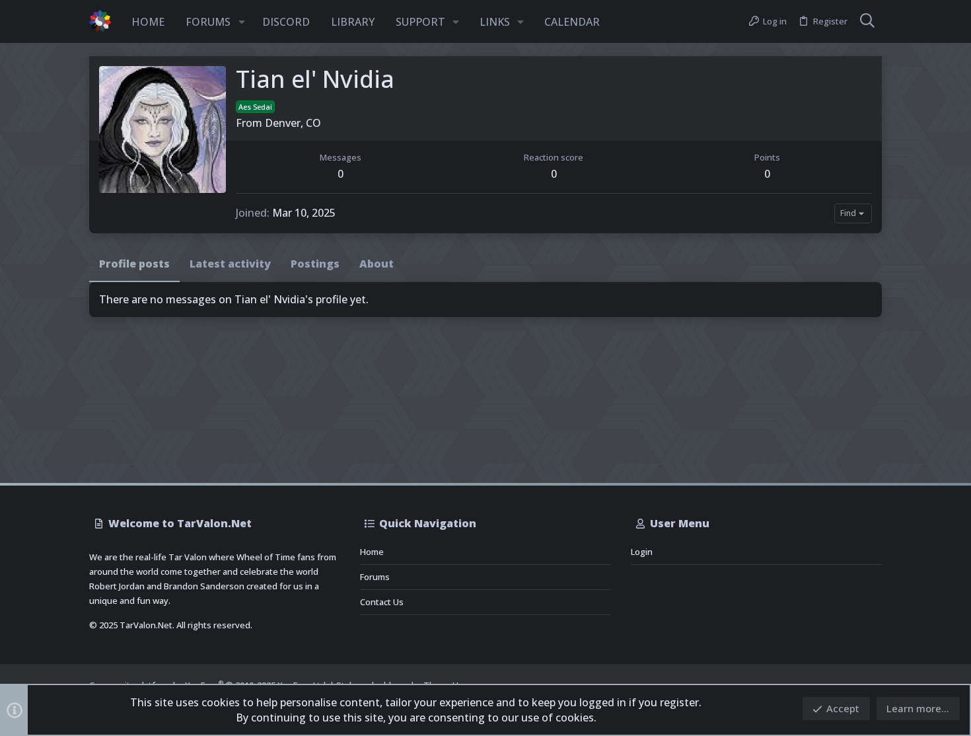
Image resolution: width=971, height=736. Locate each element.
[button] (242, 22)
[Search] (867, 22)
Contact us (382, 602)
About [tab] (376, 263)
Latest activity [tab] (230, 263)
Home (372, 552)
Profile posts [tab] (134, 263)
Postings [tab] (315, 263)
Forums (375, 577)
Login (642, 552)
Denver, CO (293, 123)
